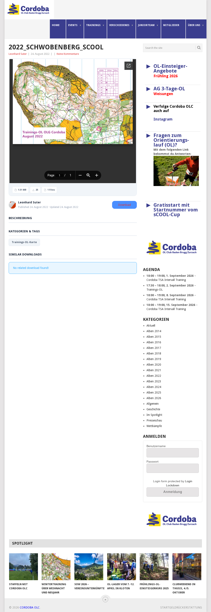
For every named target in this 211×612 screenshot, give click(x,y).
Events (72, 25)
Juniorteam (146, 25)
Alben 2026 (154, 398)
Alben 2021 (154, 370)
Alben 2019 (154, 359)
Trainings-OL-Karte (24, 242)
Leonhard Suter (18, 53)
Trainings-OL (155, 289)
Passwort (152, 461)
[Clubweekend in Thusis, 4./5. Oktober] (186, 566)
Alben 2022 (154, 375)
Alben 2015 (154, 336)
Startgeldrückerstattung (181, 607)
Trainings (93, 25)
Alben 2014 (154, 331)
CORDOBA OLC (30, 607)
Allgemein (153, 403)
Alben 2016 (154, 342)
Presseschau (154, 420)
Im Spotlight (154, 414)
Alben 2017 (154, 348)
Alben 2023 (154, 381)
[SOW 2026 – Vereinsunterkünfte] (88, 566)
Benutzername (156, 446)
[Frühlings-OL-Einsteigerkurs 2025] (154, 566)
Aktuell (151, 325)
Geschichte (153, 409)
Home (56, 25)
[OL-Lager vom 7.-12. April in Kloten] (121, 566)
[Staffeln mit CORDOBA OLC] (23, 566)
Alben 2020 (154, 364)
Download (124, 204)
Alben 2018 (154, 353)
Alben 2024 (154, 387)
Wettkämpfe (154, 426)
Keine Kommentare (68, 53)
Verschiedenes (119, 25)
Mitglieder (171, 25)
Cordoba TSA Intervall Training (166, 280)
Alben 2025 (154, 392)
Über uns (194, 25)
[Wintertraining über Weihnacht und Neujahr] (56, 566)
